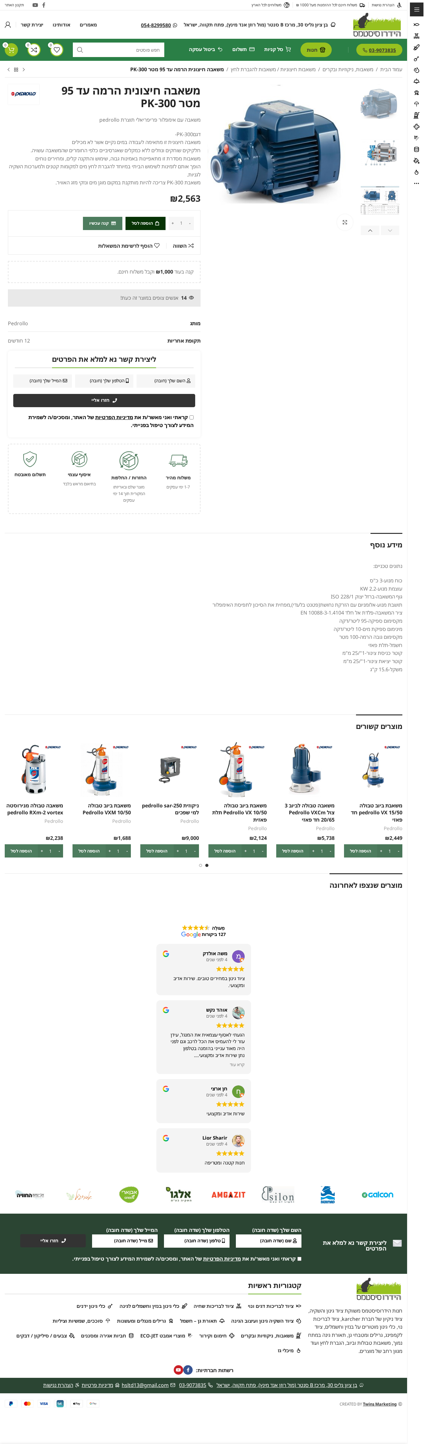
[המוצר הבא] (8, 70)
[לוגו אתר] (377, 23)
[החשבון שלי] (8, 24)
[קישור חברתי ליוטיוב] (35, 5)
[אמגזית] (229, 1194)
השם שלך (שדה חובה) (276, 1230)
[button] (390, 230)
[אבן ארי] (129, 1194)
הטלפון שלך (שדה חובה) (202, 1230)
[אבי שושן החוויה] (30, 1194)
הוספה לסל (142, 223)
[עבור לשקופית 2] (200, 865)
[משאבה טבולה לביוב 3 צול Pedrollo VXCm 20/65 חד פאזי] (305, 770)
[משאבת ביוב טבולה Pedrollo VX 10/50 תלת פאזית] (237, 770)
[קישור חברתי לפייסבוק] (44, 5)
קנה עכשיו (99, 223)
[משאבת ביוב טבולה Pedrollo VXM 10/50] (102, 770)
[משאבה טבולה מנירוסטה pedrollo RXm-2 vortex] (34, 770)
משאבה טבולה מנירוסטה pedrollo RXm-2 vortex (34, 809)
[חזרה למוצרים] (16, 70)
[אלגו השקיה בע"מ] (179, 1194)
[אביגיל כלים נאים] (79, 1194)
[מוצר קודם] (23, 70)
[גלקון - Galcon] (377, 1194)
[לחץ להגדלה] (345, 222)
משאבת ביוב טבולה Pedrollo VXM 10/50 (107, 809)
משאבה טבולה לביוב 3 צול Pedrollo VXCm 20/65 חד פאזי (310, 812)
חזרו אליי (100, 400)
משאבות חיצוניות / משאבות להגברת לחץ (273, 69)
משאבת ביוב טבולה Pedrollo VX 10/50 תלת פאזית (239, 812)
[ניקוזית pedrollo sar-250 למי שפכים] (169, 770)
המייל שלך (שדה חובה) (132, 1230)
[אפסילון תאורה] (278, 1194)
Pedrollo (393, 828)
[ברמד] (328, 1194)
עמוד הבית (391, 69)
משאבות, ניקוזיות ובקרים (348, 69)
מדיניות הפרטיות (114, 417)
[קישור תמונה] (378, 1288)
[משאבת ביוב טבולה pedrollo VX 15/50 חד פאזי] (373, 770)
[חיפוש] (80, 50)
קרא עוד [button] (237, 1064)
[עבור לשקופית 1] (206, 865)
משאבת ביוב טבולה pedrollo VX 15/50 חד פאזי (376, 812)
